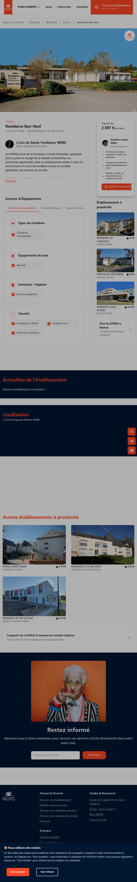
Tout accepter (18, 872)
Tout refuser (47, 872)
